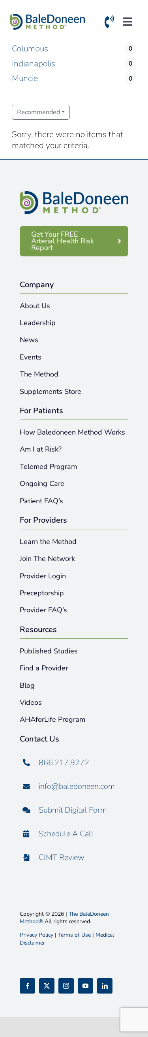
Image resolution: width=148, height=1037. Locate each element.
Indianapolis (33, 63)
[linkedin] (104, 986)
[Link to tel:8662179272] (109, 23)
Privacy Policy (36, 935)
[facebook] (27, 986)
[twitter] (46, 986)
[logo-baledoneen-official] (47, 17)
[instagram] (66, 986)
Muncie (25, 78)
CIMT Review (61, 857)
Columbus (30, 48)
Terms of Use (74, 935)
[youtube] (85, 986)
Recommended (38, 112)
